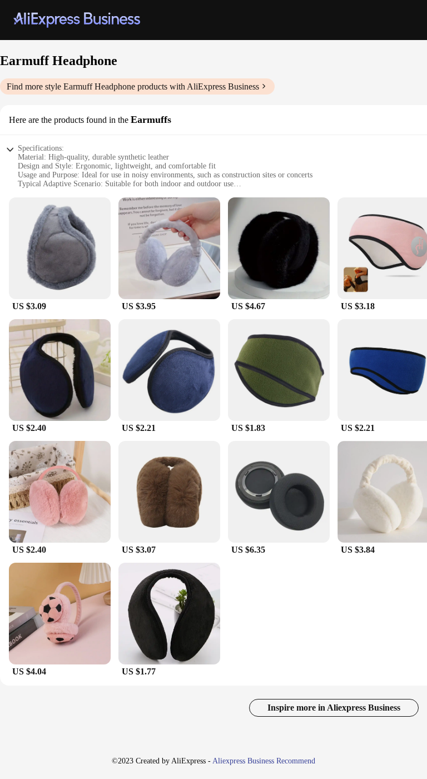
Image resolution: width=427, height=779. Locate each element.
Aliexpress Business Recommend (263, 761)
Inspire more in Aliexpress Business (333, 707)
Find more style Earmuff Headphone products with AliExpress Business (133, 86)
